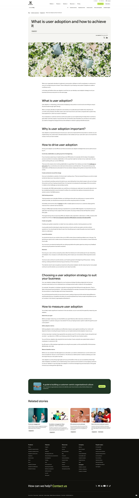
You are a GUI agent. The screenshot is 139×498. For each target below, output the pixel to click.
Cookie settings (46, 495)
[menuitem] (108, 0)
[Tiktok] (110, 486)
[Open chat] (136, 495)
